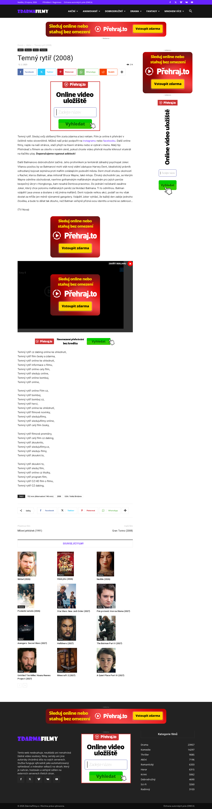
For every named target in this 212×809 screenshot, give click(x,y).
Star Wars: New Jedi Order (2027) (73, 611)
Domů (20, 45)
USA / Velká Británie (73, 496)
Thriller (43, 50)
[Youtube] (191, 2)
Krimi (36, 50)
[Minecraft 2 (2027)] (75, 660)
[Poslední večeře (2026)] (36, 596)
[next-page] (25, 685)
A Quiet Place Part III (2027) (110, 675)
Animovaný (90, 11)
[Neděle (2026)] (115, 564)
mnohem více (172, 11)
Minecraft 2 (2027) (66, 675)
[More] (122, 72)
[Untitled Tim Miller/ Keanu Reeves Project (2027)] (36, 660)
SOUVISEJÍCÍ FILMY (73, 543)
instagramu (89, 140)
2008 (59, 496)
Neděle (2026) (103, 579)
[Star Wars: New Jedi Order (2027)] (75, 596)
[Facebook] (170, 2)
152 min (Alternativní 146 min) (40, 496)
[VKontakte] (186, 2)
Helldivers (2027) (65, 643)
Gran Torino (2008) (122, 530)
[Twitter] (175, 2)
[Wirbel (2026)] (36, 564)
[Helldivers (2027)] (75, 628)
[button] (190, 11)
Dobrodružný (114, 11)
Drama (134, 11)
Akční (71, 11)
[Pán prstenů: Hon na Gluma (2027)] (115, 596)
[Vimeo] (181, 2)
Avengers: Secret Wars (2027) (32, 643)
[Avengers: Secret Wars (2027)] (36, 628)
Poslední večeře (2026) (29, 611)
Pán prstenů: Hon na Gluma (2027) (113, 611)
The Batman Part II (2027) (109, 643)
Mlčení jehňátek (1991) (30, 530)
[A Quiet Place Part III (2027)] (115, 660)
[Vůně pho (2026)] (75, 564)
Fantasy (151, 11)
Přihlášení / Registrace (52, 2)
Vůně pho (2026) (65, 579)
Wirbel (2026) (24, 579)
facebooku (109, 140)
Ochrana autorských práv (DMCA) (78, 2)
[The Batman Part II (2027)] (115, 628)
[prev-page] (20, 685)
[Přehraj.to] (106, 29)
